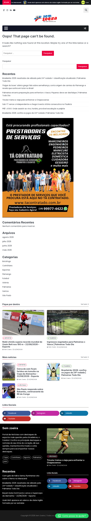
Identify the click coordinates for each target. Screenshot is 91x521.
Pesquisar (6, 61)
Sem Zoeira (8, 349)
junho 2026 (7, 245)
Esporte (27, 457)
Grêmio (5, 282)
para (5, 461)
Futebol (5, 278)
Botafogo (6, 261)
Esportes (6, 270)
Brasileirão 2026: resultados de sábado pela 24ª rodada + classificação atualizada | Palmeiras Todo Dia (21, 486)
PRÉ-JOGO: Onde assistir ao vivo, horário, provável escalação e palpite (33, 108)
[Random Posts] (85, 28)
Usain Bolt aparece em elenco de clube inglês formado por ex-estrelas (48, 2)
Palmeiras (6, 287)
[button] (72, 515)
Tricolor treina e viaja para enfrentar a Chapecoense (25, 100)
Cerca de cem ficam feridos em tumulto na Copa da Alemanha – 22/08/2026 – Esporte (28, 372)
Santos (5, 291)
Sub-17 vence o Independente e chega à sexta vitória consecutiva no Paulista (37, 104)
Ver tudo (84, 304)
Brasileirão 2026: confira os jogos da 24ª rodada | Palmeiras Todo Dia (32, 113)
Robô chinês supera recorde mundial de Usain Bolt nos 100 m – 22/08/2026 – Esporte (22, 344)
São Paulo (6, 295)
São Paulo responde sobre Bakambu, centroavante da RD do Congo (30, 391)
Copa (5, 457)
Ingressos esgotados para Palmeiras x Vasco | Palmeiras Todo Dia (66, 343)
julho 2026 (6, 241)
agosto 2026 (8, 237)
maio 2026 (7, 250)
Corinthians (7, 265)
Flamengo (6, 274)
